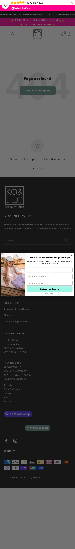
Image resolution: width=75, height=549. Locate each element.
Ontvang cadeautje (49, 289)
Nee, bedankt (49, 293)
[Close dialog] (71, 255)
